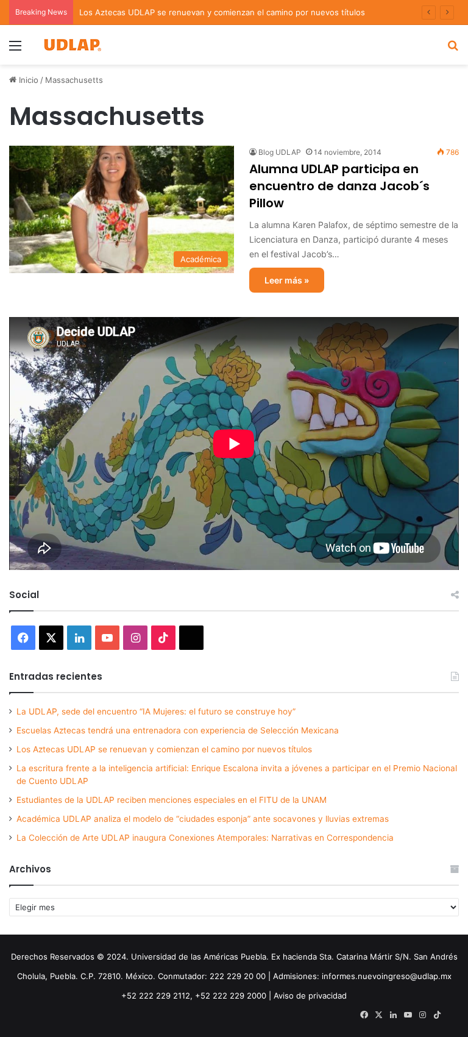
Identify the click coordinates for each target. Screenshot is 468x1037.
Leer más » (286, 280)
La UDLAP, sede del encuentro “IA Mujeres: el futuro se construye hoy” (156, 711)
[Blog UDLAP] (71, 45)
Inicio (27, 80)
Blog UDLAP (279, 152)
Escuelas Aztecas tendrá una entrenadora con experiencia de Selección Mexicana (177, 730)
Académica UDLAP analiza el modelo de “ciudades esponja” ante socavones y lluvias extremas (202, 819)
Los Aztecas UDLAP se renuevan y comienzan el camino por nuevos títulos (222, 12)
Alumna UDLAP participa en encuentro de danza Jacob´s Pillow (339, 186)
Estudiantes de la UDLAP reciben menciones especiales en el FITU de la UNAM (171, 800)
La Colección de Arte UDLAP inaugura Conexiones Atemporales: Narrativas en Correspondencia (205, 838)
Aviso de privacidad (310, 995)
